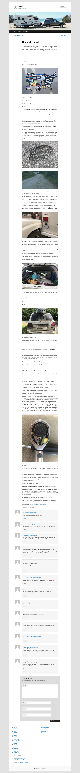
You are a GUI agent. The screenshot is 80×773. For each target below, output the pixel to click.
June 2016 (15, 744)
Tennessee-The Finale (21, 757)
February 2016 (16, 749)
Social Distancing (44, 730)
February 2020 (16, 730)
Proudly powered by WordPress (40, 768)
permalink (44, 504)
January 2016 (16, 751)
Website (24, 714)
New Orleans (43, 731)
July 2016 (15, 743)
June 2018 (15, 734)
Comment (25, 685)
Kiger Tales (19, 6)
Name (24, 702)
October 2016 (16, 739)
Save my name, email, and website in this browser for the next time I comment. (36, 718)
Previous (61, 35)
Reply (25, 518)
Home (15, 31)
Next (65, 35)
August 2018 (16, 731)
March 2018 (16, 738)
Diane (36, 504)
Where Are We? (26, 31)
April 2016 (15, 747)
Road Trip (32, 504)
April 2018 (15, 736)
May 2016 (15, 745)
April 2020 (15, 727)
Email (24, 708)
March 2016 (16, 748)
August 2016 (16, 742)
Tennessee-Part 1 (44, 728)
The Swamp (43, 732)
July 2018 (15, 732)
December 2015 (16, 752)
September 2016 (17, 740)
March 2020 (16, 728)
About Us (19, 31)
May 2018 (15, 735)
